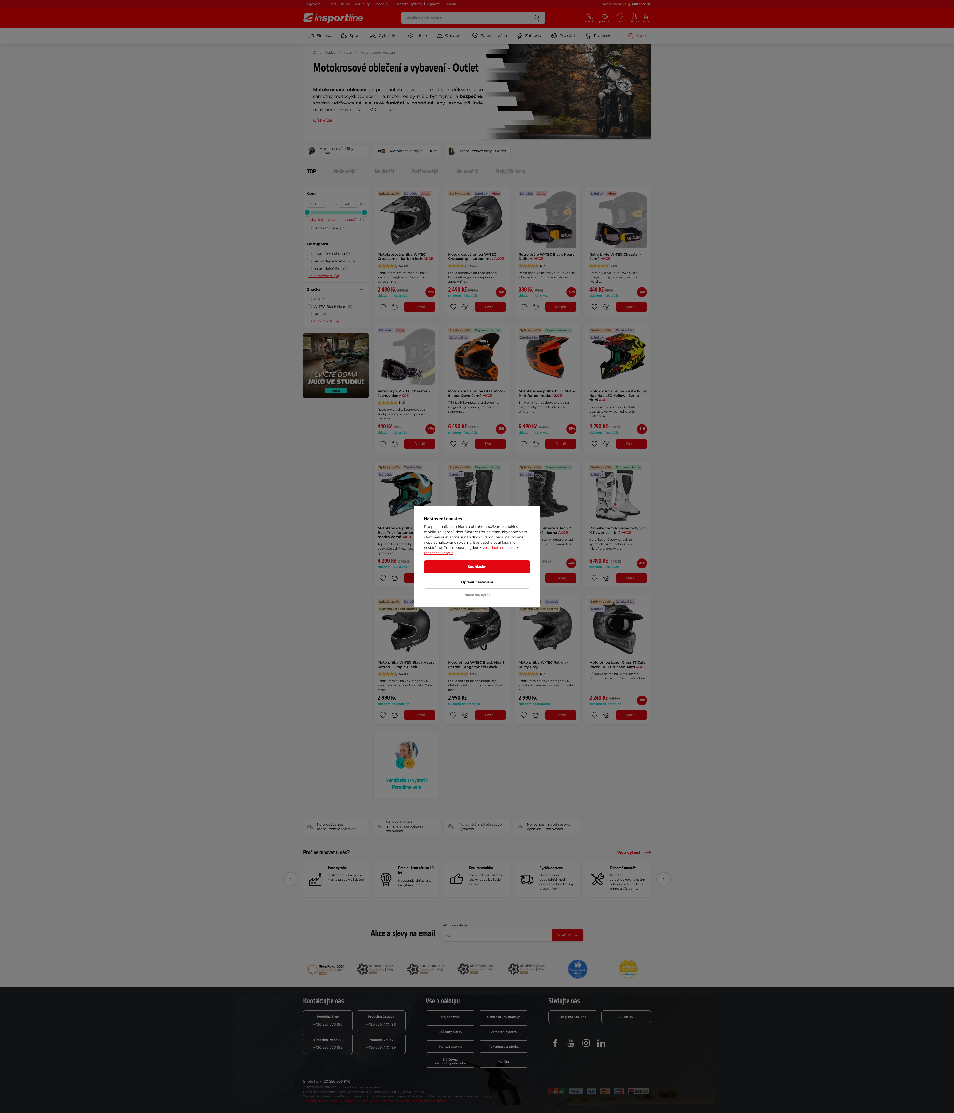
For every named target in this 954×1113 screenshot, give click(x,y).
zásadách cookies (498, 547)
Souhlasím (477, 566)
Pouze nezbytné (477, 595)
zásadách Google (438, 553)
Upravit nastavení (477, 582)
